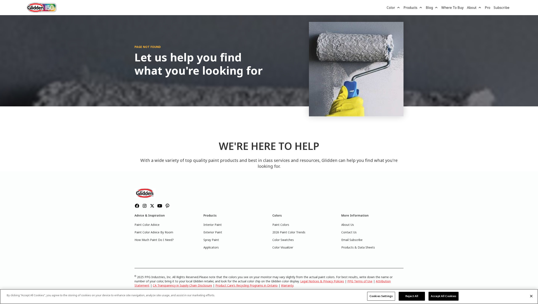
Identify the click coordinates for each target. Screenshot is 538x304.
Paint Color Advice (147, 225)
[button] (393, 7)
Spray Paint (211, 240)
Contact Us (349, 232)
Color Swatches (283, 240)
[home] (41, 7)
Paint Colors (280, 225)
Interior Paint (212, 225)
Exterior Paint (212, 232)
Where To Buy (452, 7)
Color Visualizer (282, 247)
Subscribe (501, 7)
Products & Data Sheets (358, 247)
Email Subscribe (352, 240)
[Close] (531, 296)
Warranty (287, 285)
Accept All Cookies (443, 296)
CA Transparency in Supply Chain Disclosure (182, 285)
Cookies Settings (381, 296)
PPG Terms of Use (359, 281)
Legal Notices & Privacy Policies (322, 281)
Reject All (411, 296)
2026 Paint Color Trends (288, 232)
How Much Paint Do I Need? (154, 240)
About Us (347, 225)
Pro (487, 7)
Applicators (211, 247)
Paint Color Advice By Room (153, 232)
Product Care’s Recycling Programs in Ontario (246, 285)
